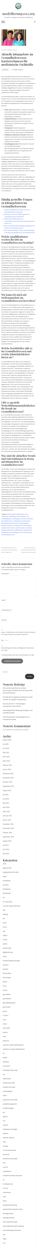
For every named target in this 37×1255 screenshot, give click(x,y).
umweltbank (7, 1171)
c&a (4, 931)
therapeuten (28, 530)
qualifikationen (18, 530)
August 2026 (7, 740)
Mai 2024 (6, 854)
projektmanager (8, 1108)
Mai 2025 (6, 803)
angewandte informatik (11, 872)
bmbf (4, 923)
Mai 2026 (6, 752)
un (4, 1180)
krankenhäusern (24, 523)
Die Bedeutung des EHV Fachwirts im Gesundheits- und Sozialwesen (9, 550)
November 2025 (8, 778)
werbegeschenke (8, 1218)
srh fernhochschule (9, 1150)
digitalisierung (7, 952)
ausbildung (6, 881)
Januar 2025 (7, 820)
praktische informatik (10, 1100)
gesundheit (6, 994)
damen (5, 944)
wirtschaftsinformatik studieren (13, 1226)
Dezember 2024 (8, 824)
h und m (5, 1015)
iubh (4, 1037)
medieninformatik (9, 1083)
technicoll (6, 1154)
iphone (5, 1032)
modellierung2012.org (18, 13)
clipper (5, 935)
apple (5, 876)
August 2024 (7, 841)
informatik (6, 1028)
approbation (20, 514)
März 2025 (6, 811)
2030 (4, 864)
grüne (5, 1011)
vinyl (4, 1197)
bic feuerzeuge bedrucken (11, 906)
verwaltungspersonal (7, 534)
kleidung (6, 1062)
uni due (5, 1188)
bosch (5, 927)
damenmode (7, 948)
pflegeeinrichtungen (7, 530)
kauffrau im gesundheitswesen (13, 1045)
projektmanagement (10, 1104)
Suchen (5, 672)
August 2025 (7, 790)
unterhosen (7, 1192)
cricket (5, 940)
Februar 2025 (7, 816)
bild (4, 910)
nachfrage (29, 528)
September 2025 (8, 786)
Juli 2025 (5, 795)
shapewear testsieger (10, 1129)
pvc (4, 1112)
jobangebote (18, 521)
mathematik (7, 1079)
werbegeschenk (8, 1213)
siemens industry (8, 1138)
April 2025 (6, 807)
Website (4, 620)
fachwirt (5, 969)
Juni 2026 (6, 748)
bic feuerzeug (7, 902)
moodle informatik (9, 1087)
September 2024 (8, 837)
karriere (16, 523)
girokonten (6, 1007)
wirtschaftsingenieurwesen (12, 1230)
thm (4, 1163)
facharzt (5, 965)
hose (4, 1020)
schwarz (5, 1125)
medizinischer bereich (8, 528)
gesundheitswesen (7, 521)
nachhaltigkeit (7, 1091)
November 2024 (8, 828)
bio (4, 918)
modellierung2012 (18, 69)
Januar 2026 (7, 769)
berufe (23, 519)
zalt (4, 1235)
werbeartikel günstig (10, 1205)
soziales (5, 1146)
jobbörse (5, 69)
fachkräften (29, 519)
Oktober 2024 (7, 833)
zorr (4, 1243)
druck (5, 956)
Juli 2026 (5, 744)
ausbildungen (16, 519)
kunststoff (6, 1066)
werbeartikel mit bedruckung (12, 1209)
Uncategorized (8, 1184)
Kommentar (5, 573)
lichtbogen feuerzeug (10, 1070)
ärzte (26, 514)
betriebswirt (7, 893)
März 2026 (6, 761)
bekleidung (6, 889)
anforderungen (11, 514)
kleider (5, 1058)
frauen (5, 990)
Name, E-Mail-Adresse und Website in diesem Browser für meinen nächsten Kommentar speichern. (18, 633)
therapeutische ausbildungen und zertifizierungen (16, 532)
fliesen (5, 982)
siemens (5, 1133)
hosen (5, 1024)
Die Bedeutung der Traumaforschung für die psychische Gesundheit (28, 550)
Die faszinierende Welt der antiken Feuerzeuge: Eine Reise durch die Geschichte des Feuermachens (17, 690)
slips (4, 1142)
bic (4, 897)
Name (3, 600)
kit (3, 1053)
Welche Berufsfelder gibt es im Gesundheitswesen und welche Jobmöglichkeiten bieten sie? (19, 221)
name (5, 1095)
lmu (4, 1074)
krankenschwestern (7, 525)
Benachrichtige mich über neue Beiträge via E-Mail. (18, 655)
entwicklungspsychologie (11, 961)
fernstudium (7, 973)
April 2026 (6, 757)
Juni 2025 (6, 799)
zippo (5, 1239)
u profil (5, 1167)
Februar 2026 (7, 765)
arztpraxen (4, 516)
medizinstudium (20, 528)
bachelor (6, 885)
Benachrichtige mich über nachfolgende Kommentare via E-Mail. (17, 649)
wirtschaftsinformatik (10, 1222)
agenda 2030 (7, 868)
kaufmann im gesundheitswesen (14, 1049)
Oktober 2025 (7, 782)
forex (4, 986)
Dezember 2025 (8, 774)
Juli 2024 (5, 845)
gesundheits (7, 999)
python (5, 1117)
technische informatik (10, 1159)
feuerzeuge (7, 977)
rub (4, 1121)
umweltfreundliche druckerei (12, 1176)
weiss (4, 1201)
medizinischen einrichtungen (22, 525)
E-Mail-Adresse (6, 610)
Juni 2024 (6, 849)
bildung (5, 914)
